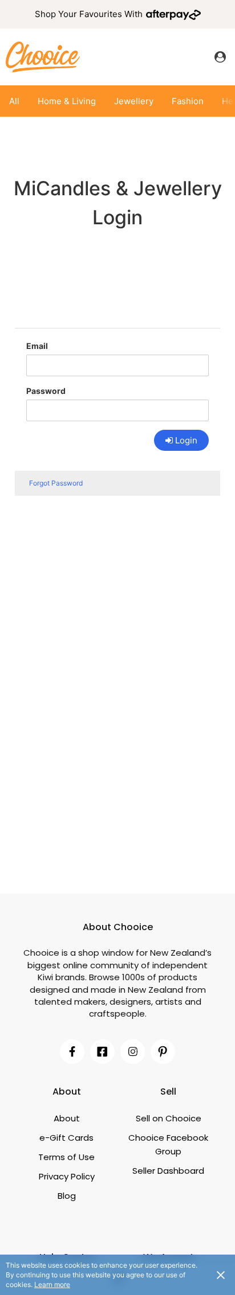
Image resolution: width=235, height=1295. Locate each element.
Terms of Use (66, 1157)
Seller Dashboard (168, 1171)
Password (46, 391)
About (67, 1118)
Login (186, 440)
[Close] (220, 1274)
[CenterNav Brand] (43, 57)
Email (37, 346)
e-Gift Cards (66, 1138)
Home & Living (67, 101)
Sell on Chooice (168, 1118)
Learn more (52, 1284)
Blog (67, 1196)
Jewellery (133, 101)
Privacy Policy (67, 1176)
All (14, 101)
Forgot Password (56, 483)
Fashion (188, 101)
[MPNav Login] (220, 57)
